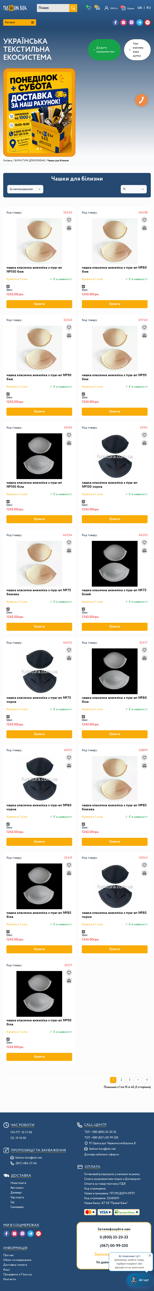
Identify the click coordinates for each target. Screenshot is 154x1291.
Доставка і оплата (15, 1265)
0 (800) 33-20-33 (114, 1237)
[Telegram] (139, 22)
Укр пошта (17, 1198)
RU (148, 8)
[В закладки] (69, 220)
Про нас (8, 1255)
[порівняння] (69, 228)
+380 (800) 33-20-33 (103, 1132)
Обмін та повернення (17, 1260)
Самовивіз (17, 1207)
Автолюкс (17, 1188)
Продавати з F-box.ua (17, 1275)
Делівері (16, 1193)
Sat (12, 1202)
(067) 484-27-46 (26, 1163)
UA (140, 8)
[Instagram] (123, 22)
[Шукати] (73, 8)
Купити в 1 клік (17, 279)
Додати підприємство (105, 50)
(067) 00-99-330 (114, 1246)
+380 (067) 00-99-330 (104, 1138)
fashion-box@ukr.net (28, 1158)
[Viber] (131, 22)
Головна (7, 160)
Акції (6, 1270)
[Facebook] (115, 22)
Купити (39, 304)
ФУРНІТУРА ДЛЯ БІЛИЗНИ (29, 160)
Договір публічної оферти (101, 1155)
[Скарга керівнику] (147, 22)
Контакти (9, 1279)
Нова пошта (18, 1183)
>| (147, 1080)
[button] (128, 8)
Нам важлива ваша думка (138, 50)
